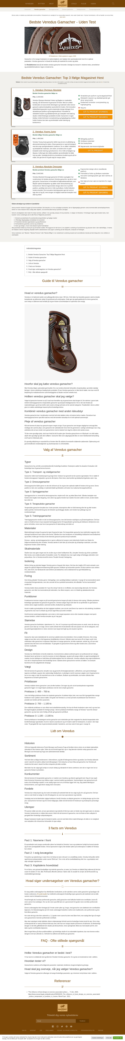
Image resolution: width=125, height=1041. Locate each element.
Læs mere (62, 17)
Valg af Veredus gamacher (36, 260)
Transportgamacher (95, 9)
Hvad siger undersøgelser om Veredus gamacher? (44, 269)
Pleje (83, 4)
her (101, 82)
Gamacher (28, 9)
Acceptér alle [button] (118, 1038)
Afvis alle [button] (108, 1038)
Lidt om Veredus (33, 263)
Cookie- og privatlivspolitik (67, 1030)
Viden (93, 4)
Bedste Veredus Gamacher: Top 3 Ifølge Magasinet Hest (46, 254)
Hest (51, 4)
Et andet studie (42, 894)
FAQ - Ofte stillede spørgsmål (37, 272)
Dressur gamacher (67, 9)
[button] (113, 3)
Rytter (41, 4)
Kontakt (33, 1030)
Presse (100, 1030)
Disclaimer (49, 1030)
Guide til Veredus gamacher (37, 257)
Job (41, 1030)
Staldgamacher (81, 9)
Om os (24, 1030)
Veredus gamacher (39, 9)
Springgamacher (54, 9)
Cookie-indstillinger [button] (97, 1038)
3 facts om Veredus (34, 266)
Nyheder (29, 4)
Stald (74, 4)
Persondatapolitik (87, 1030)
